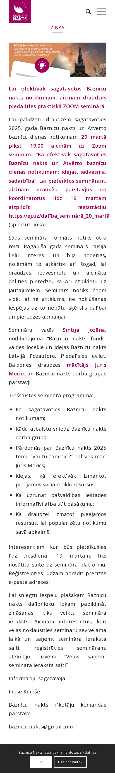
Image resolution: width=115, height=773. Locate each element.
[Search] (85, 11)
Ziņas (57, 27)
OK (41, 762)
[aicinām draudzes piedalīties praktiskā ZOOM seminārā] (57, 60)
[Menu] (98, 11)
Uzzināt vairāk (70, 762)
